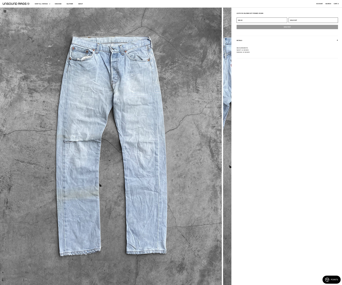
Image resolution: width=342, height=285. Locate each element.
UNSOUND (58, 4)
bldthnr (70, 4)
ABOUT (80, 4)
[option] (58, 146)
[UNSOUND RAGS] (16, 4)
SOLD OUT (293, 20)
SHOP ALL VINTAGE (41, 4)
